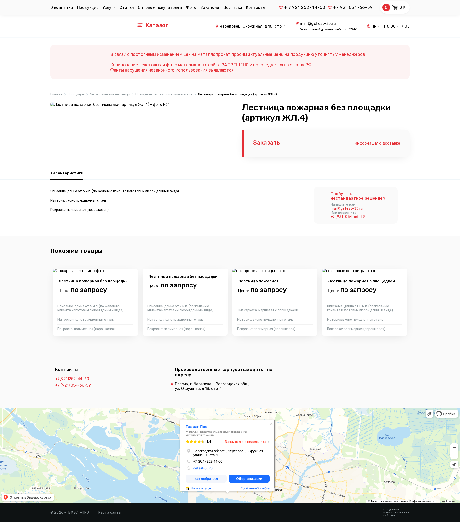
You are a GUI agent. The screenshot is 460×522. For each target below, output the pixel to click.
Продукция (88, 7)
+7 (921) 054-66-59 (348, 217)
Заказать (266, 142)
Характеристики (66, 173)
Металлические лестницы (110, 94)
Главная (56, 94)
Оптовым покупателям (160, 7)
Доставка (232, 7)
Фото (191, 7)
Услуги (109, 7)
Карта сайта (109, 513)
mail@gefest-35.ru (318, 23)
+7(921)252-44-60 (72, 378)
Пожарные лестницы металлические (164, 94)
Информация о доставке (377, 143)
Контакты (255, 7)
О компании (61, 7)
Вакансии (209, 7)
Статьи (127, 7)
